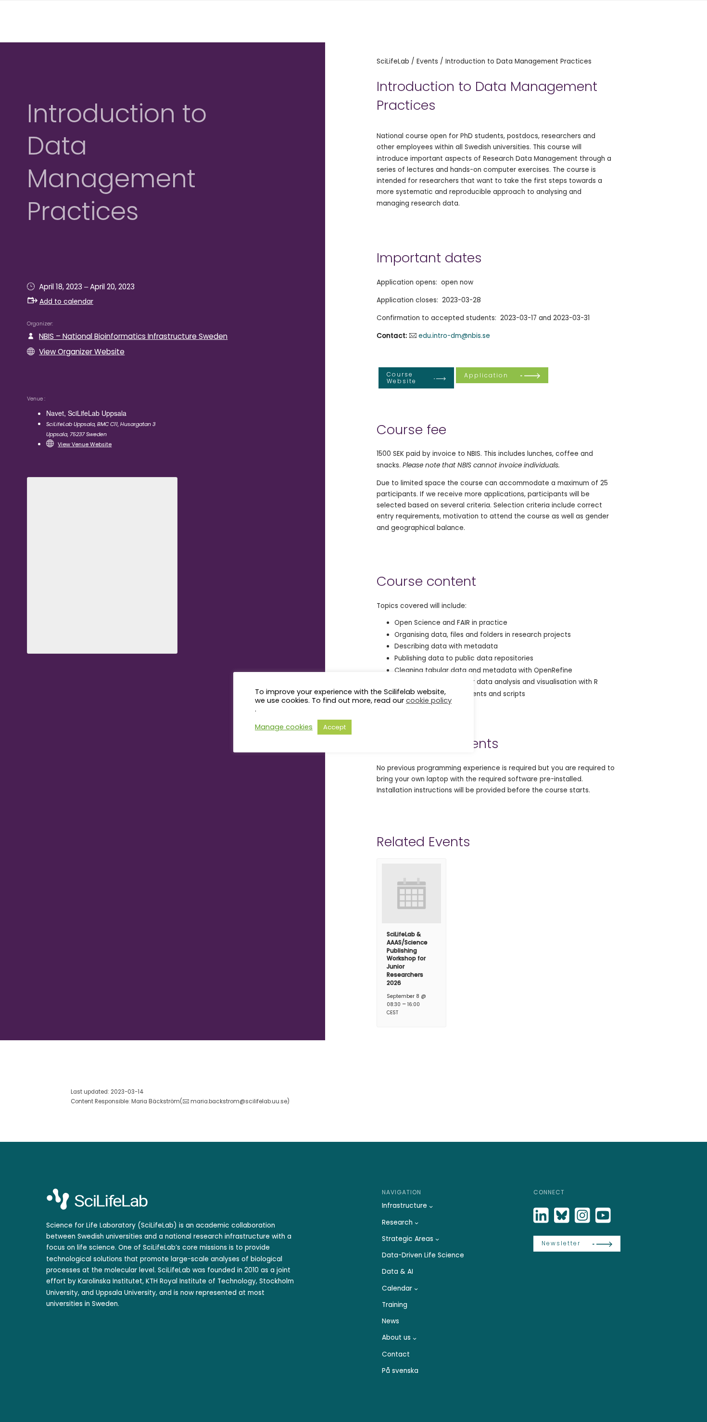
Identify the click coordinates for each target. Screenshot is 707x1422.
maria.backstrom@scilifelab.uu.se (238, 1101)
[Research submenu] (416, 1223)
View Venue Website (85, 444)
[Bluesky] (562, 1215)
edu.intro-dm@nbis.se (454, 335)
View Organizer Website (82, 352)
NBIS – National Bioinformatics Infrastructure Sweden (133, 336)
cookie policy (429, 700)
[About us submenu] (415, 1338)
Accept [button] (334, 727)
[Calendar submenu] (416, 1289)
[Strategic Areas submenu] (437, 1239)
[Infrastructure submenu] (431, 1206)
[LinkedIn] (542, 1215)
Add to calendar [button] (66, 301)
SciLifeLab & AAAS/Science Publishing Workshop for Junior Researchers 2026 (407, 958)
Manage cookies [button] (284, 727)
